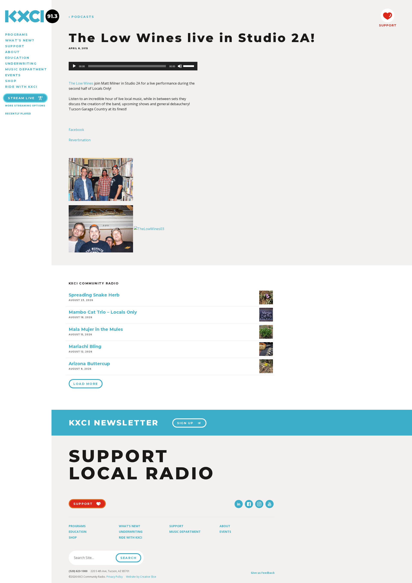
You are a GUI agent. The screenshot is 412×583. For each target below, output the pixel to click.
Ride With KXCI (21, 87)
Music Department (26, 69)
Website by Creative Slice (141, 576)
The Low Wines (81, 83)
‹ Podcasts (81, 17)
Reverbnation (80, 140)
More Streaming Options (25, 105)
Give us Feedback (263, 573)
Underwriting (21, 63)
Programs (16, 34)
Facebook (76, 129)
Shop (11, 81)
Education (17, 58)
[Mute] (180, 66)
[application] (133, 66)
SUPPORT (387, 25)
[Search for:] (93, 557)
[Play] (74, 66)
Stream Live (21, 98)
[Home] (25, 16)
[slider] (189, 66)
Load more (85, 384)
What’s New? (20, 40)
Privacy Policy (114, 576)
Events (13, 75)
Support (15, 46)
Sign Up (185, 423)
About (12, 52)
